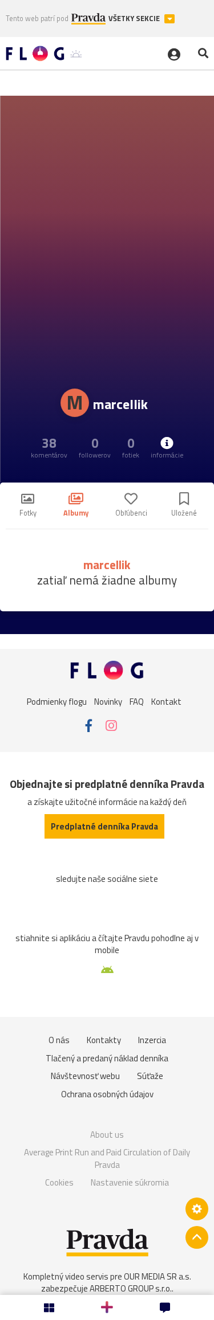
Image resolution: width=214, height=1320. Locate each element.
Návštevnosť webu (85, 1076)
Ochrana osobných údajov (107, 1094)
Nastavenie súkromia (130, 1182)
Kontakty (104, 1040)
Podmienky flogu (57, 701)
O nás (59, 1040)
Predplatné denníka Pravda (104, 826)
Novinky (108, 701)
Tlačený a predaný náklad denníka (107, 1058)
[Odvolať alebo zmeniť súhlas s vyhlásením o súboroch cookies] (196, 1209)
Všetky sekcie (134, 18)
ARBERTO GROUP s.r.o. (131, 1288)
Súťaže (150, 1076)
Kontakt (166, 701)
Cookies (59, 1182)
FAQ (137, 701)
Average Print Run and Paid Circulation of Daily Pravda (107, 1158)
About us (107, 1135)
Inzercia (152, 1040)
